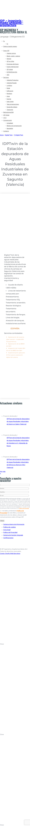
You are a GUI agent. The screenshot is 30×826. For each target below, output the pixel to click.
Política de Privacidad (24, 508)
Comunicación (7, 120)
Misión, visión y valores (13, 56)
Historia (9, 59)
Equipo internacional (12, 67)
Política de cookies (9, 527)
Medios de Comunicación (14, 126)
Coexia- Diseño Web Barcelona (10, 553)
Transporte (10, 109)
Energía (9, 99)
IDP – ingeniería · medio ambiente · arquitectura (11, 23)
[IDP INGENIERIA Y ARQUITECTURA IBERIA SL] (4, 8)
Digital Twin (8, 135)
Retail (8, 88)
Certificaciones (8, 538)
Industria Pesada (11, 83)
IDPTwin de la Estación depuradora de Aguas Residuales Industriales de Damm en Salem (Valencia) (18, 421)
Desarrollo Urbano (12, 107)
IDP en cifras (10, 61)
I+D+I (4, 118)
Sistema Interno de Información (13, 524)
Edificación (10, 91)
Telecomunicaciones (13, 104)
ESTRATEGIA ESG (12, 72)
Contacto (6, 131)
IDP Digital (6, 115)
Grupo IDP (6, 50)
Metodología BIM (8, 112)
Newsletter (10, 128)
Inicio (2, 135)
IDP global (10, 69)
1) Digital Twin (18, 135)
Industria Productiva (12, 80)
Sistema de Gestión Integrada (13, 535)
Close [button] (2, 644)
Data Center (10, 101)
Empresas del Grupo (13, 64)
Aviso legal (6, 530)
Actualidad (10, 123)
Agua (8, 96)
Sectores (6, 77)
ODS (8, 75)
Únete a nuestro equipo (10, 46)
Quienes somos (11, 53)
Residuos (9, 93)
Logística (9, 85)
